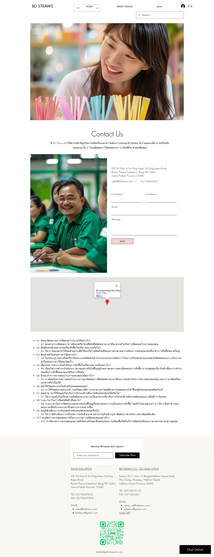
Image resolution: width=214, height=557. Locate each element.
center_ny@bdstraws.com (137, 505)
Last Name (151, 194)
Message (116, 219)
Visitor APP (124, 512)
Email (114, 207)
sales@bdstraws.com (122, 181)
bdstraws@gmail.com (87, 512)
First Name (116, 194)
